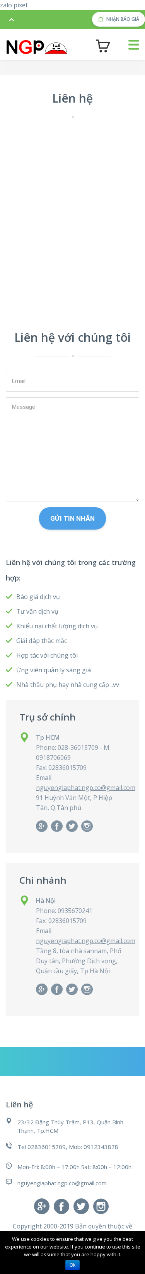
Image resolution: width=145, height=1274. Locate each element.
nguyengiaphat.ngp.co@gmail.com (85, 787)
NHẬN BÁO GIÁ (122, 19)
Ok (72, 1265)
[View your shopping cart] (103, 45)
